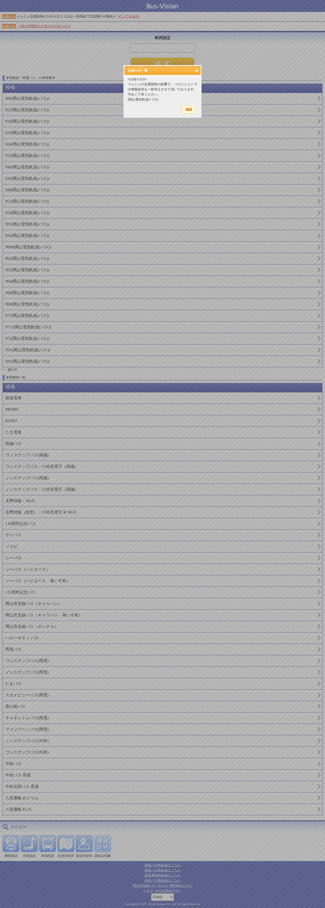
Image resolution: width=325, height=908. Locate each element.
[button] (196, 70)
